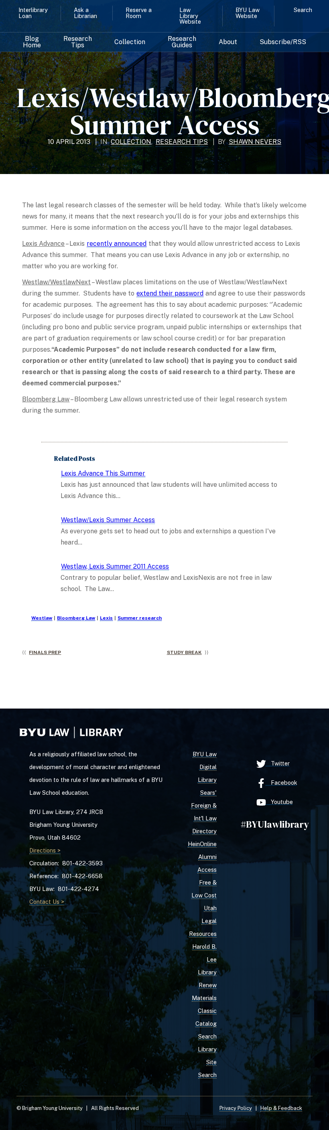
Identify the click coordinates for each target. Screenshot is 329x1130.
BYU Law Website (248, 12)
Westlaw (41, 618)
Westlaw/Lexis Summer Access (108, 520)
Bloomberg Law (76, 618)
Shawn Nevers (255, 142)
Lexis (106, 618)
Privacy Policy (235, 1108)
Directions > (45, 850)
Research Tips (77, 42)
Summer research (140, 618)
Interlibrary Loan (33, 12)
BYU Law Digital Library (205, 767)
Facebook (281, 782)
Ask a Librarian (85, 12)
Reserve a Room (139, 12)
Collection (129, 42)
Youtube (279, 801)
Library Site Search (207, 1062)
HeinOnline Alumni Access (202, 856)
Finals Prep (45, 652)
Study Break (184, 652)
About (228, 42)
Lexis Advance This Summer (103, 473)
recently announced (116, 243)
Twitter (278, 763)
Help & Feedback (281, 1108)
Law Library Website (190, 15)
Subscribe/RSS (283, 42)
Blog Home (32, 42)
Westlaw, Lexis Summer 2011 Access (115, 566)
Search (303, 9)
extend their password (169, 293)
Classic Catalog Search (206, 1023)
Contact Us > (46, 901)
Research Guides (182, 42)
